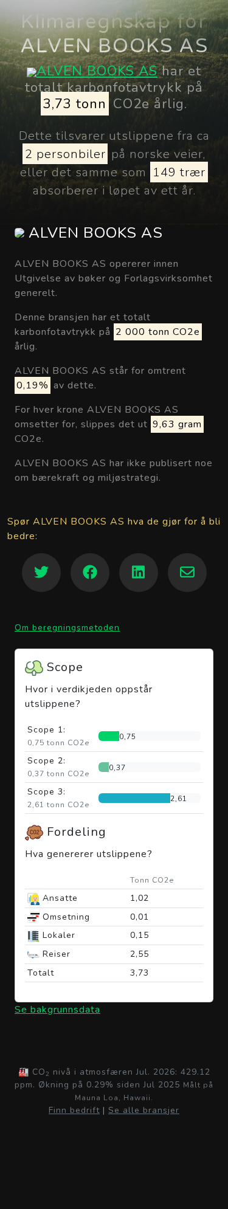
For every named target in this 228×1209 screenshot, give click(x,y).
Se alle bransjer (143, 1110)
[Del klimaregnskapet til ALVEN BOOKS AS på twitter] (41, 572)
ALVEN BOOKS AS (96, 70)
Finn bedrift (74, 1110)
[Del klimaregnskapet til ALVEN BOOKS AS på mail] (187, 572)
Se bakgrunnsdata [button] (57, 1009)
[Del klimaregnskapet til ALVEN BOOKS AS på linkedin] (138, 572)
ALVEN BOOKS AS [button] (93, 233)
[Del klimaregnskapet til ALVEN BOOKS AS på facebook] (90, 572)
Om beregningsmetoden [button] (67, 627)
